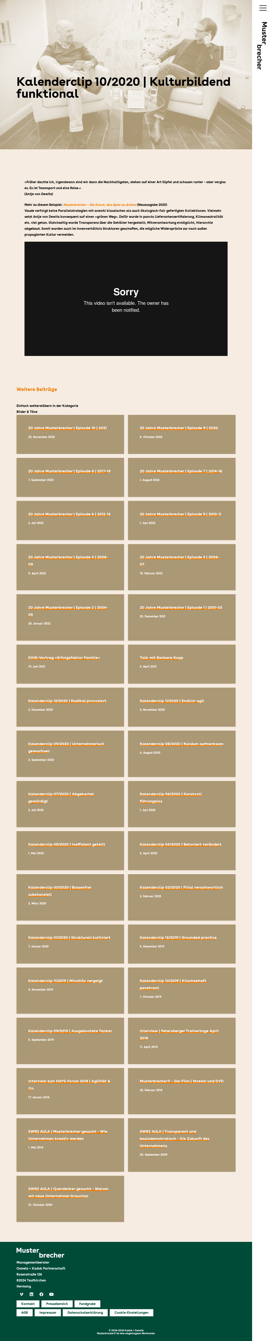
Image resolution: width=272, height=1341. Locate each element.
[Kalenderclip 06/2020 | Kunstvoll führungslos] (182, 804)
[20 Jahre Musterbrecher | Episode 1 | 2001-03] (182, 617)
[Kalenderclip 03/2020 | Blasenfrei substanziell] (70, 897)
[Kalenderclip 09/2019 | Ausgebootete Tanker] (70, 1041)
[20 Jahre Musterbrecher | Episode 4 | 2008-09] (70, 567)
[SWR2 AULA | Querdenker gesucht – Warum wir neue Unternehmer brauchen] (70, 1199)
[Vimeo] (21, 1294)
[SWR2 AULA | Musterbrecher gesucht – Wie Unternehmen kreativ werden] (70, 1145)
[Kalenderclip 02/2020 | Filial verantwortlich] (182, 897)
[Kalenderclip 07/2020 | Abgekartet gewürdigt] (70, 804)
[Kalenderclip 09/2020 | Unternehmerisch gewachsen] (70, 754)
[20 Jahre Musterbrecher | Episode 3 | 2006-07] (182, 567)
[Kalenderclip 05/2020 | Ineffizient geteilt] (70, 850)
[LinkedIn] (31, 1294)
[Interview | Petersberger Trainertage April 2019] (182, 1041)
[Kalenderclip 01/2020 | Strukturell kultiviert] (70, 944)
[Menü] (263, 8)
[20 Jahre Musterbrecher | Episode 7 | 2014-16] (182, 477)
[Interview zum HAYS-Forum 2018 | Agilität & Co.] (70, 1091)
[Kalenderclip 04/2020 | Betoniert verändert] (182, 850)
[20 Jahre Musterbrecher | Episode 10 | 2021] (70, 434)
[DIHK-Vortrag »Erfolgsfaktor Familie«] (70, 664)
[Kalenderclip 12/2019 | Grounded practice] (182, 944)
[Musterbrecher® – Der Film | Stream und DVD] (182, 1091)
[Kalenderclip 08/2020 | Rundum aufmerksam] (182, 754)
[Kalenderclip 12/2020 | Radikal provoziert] (70, 707)
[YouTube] (51, 1294)
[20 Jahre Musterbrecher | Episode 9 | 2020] (182, 434)
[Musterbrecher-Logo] (262, 46)
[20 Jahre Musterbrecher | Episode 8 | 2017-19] (70, 477)
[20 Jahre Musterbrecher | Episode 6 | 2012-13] (70, 520)
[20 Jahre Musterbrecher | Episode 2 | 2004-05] (70, 617)
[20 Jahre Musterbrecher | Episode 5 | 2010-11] (182, 520)
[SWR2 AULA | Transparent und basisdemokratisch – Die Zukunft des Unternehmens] (182, 1145)
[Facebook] (41, 1294)
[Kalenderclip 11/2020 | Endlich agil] (182, 707)
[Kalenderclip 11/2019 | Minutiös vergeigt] (70, 991)
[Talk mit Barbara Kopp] (182, 664)
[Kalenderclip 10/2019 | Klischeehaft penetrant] (182, 991)
